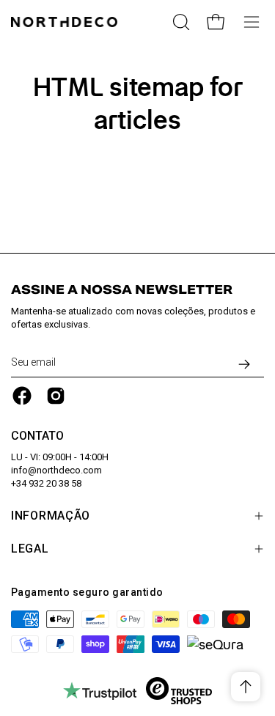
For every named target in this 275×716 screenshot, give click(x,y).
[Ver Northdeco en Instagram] (56, 396)
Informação (50, 516)
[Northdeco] (66, 22)
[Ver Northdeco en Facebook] (22, 396)
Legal (30, 549)
